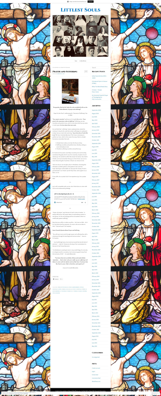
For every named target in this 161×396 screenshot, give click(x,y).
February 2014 (95, 276)
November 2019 (96, 136)
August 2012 (95, 336)
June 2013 (94, 303)
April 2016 (94, 206)
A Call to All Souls (83, 61)
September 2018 (96, 160)
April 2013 (94, 309)
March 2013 (95, 313)
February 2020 (96, 127)
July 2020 (94, 117)
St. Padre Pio (69, 291)
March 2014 (95, 273)
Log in (93, 371)
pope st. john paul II (77, 289)
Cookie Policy (25, 393)
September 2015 (96, 230)
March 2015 (95, 240)
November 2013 (96, 286)
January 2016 (95, 216)
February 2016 (95, 213)
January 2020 (95, 130)
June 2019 (94, 153)
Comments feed (96, 378)
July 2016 (94, 196)
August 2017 (95, 176)
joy (72, 289)
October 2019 (95, 140)
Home (76, 61)
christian (55, 289)
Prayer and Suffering (65, 71)
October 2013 (95, 289)
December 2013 (96, 283)
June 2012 (94, 343)
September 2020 (96, 110)
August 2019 (95, 146)
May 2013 (94, 306)
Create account (96, 368)
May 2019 (94, 156)
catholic (82, 287)
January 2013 (95, 319)
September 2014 (96, 256)
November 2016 (96, 186)
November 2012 (96, 326)
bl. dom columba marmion (73, 287)
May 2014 (94, 266)
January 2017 (95, 183)
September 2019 (96, 143)
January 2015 (95, 246)
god (67, 289)
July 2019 (94, 150)
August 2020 (95, 113)
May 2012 (94, 346)
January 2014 (95, 279)
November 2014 (96, 249)
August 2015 (95, 233)
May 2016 (94, 203)
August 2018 (95, 163)
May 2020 (94, 120)
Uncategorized (96, 357)
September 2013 (96, 293)
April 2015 (94, 236)
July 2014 (94, 259)
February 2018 (95, 166)
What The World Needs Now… (100, 86)
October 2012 (95, 329)
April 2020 (95, 123)
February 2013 (95, 316)
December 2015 (96, 220)
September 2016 (96, 193)
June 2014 (94, 263)
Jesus (69, 289)
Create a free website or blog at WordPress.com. (68, 391)
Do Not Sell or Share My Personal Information (94, 391)
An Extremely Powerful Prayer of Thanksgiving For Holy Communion (100, 97)
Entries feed (95, 374)
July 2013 (94, 299)
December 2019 (96, 133)
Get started (91, 1)
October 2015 (95, 226)
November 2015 (96, 223)
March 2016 (95, 210)
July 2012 (94, 339)
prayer (83, 289)
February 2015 (95, 243)
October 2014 (95, 253)
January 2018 (95, 170)
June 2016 (94, 200)
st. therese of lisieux (77, 291)
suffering (84, 291)
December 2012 (96, 323)
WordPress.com (96, 381)
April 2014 (94, 269)
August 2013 (95, 296)
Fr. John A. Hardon (61, 289)
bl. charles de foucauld (61, 287)
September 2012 (96, 333)
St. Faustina (63, 291)
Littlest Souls (80, 10)
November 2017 (96, 173)
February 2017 (95, 180)
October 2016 (95, 190)
